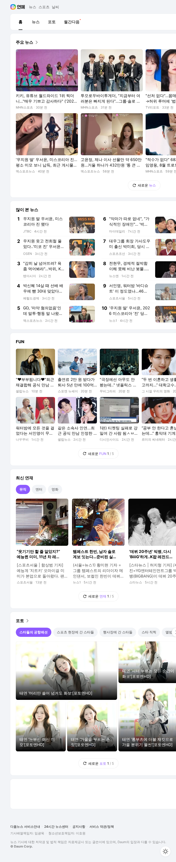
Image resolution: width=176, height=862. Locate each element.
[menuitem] (20, 21)
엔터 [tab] (39, 489)
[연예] (21, 7)
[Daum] (13, 7)
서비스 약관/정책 (101, 826)
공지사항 (78, 826)
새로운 (147, 185)
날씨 (55, 7)
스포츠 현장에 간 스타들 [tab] (75, 632)
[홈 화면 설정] (165, 851)
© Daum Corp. (21, 846)
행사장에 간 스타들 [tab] (117, 632)
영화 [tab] (55, 489)
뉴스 (32, 7)
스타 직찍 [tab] (149, 632)
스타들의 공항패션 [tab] (33, 632)
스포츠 (44, 7)
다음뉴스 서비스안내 (25, 826)
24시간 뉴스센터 (56, 826)
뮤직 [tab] (22, 489)
